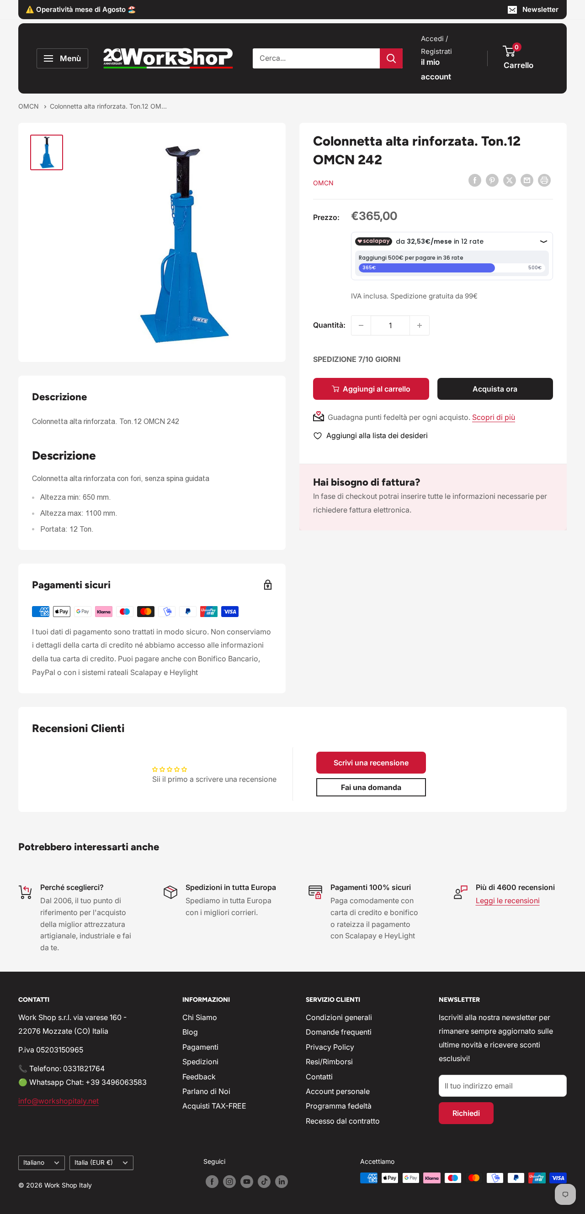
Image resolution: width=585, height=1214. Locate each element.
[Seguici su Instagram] (229, 1181)
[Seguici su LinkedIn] (281, 1181)
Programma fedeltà (339, 1105)
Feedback (199, 1076)
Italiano (33, 1162)
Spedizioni (200, 1061)
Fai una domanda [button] (371, 787)
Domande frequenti (339, 1031)
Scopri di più (493, 417)
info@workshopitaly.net (58, 1100)
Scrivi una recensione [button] (371, 762)
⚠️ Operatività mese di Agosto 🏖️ (81, 9)
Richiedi (466, 1113)
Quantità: (329, 325)
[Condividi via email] (527, 180)
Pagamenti (200, 1047)
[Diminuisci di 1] (361, 325)
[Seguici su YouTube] (246, 1181)
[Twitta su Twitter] (509, 180)
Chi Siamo (199, 1017)
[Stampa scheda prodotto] (544, 180)
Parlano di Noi (206, 1091)
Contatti (319, 1076)
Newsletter (540, 9)
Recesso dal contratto (343, 1120)
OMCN (29, 106)
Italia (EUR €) (93, 1162)
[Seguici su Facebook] (212, 1181)
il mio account (436, 69)
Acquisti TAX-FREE (214, 1105)
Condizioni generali (339, 1017)
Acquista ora (495, 388)
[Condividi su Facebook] (474, 180)
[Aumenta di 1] (419, 325)
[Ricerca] (391, 58)
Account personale (338, 1091)
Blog (190, 1031)
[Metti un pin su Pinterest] (492, 180)
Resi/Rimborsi (329, 1061)
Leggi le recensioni (508, 900)
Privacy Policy (330, 1047)
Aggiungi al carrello (376, 388)
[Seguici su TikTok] (264, 1181)
